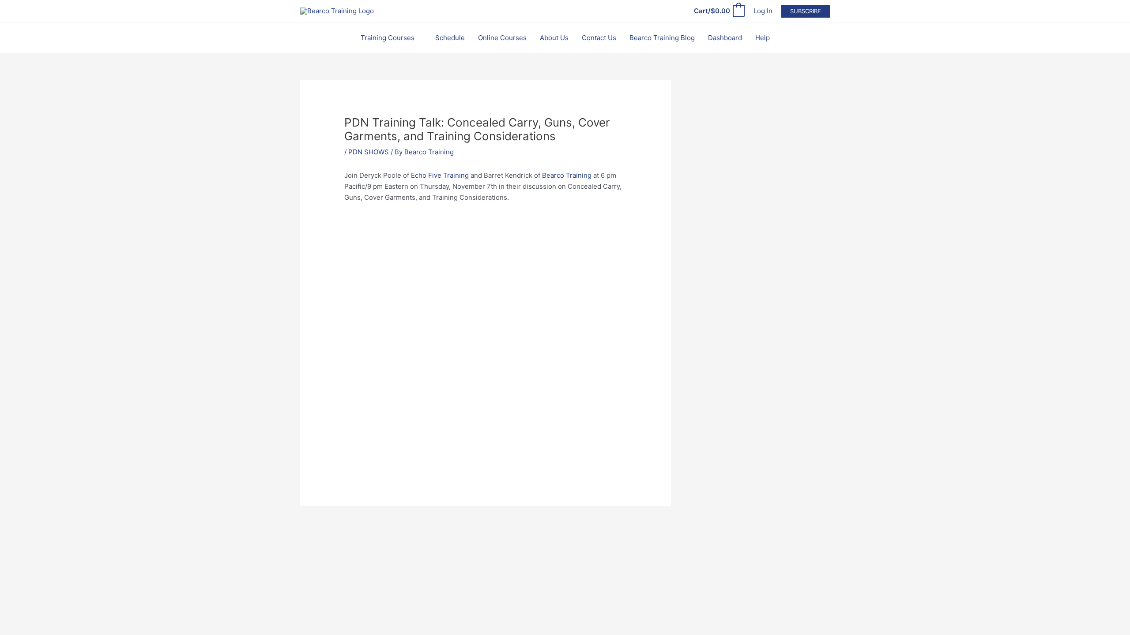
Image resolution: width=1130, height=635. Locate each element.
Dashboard (725, 38)
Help (762, 38)
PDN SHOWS (368, 152)
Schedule (450, 38)
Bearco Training (566, 175)
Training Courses (387, 38)
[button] (805, 11)
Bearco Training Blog (662, 38)
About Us (554, 38)
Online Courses (502, 38)
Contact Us (599, 38)
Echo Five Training (440, 175)
